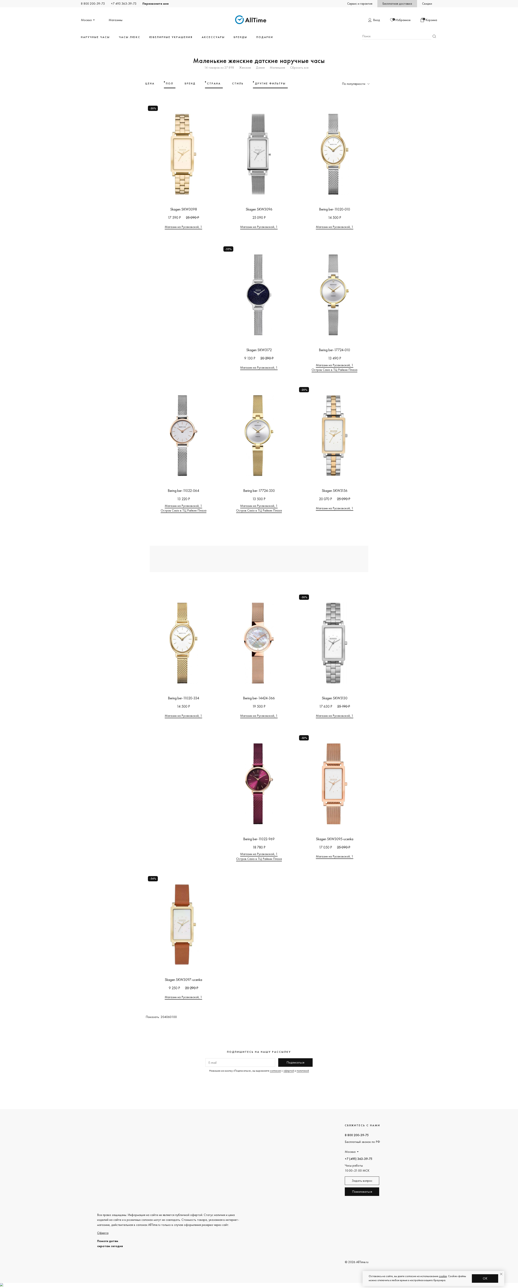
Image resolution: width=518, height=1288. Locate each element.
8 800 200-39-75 (93, 3)
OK (485, 1278)
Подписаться (295, 1062)
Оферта (102, 1233)
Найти (434, 36)
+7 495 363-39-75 (123, 3)
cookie (443, 1276)
